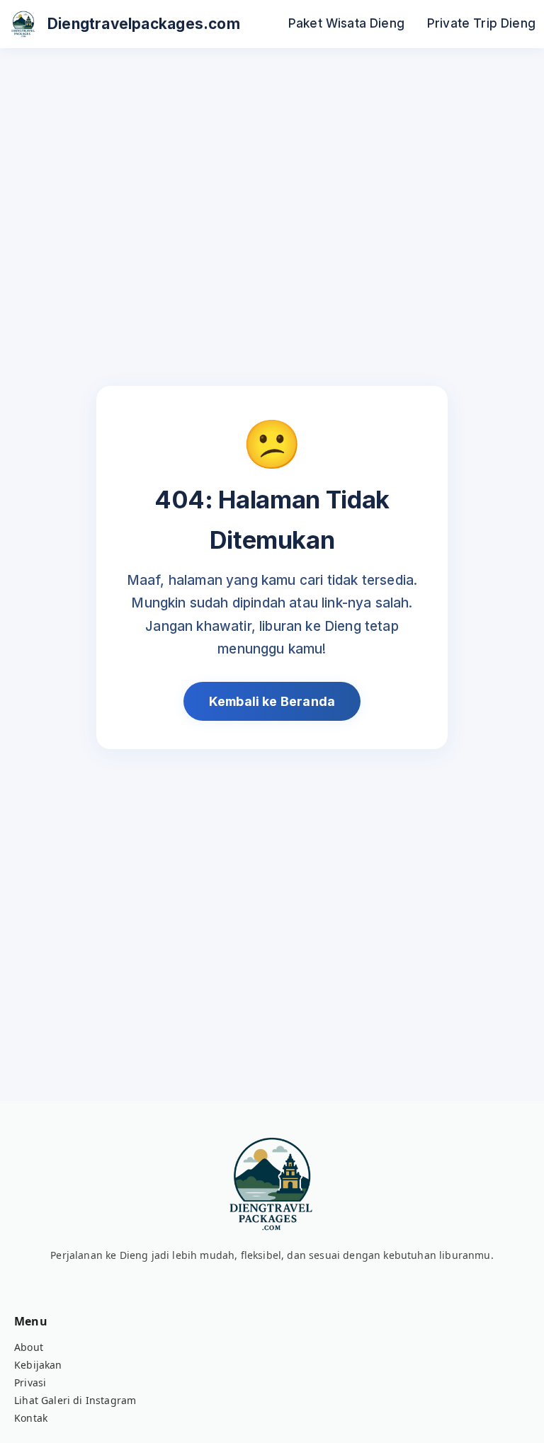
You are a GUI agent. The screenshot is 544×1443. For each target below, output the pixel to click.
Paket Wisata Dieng (346, 23)
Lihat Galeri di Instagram (75, 1400)
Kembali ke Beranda (272, 701)
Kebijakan (38, 1364)
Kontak (30, 1418)
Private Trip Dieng (481, 23)
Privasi (30, 1382)
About (28, 1347)
